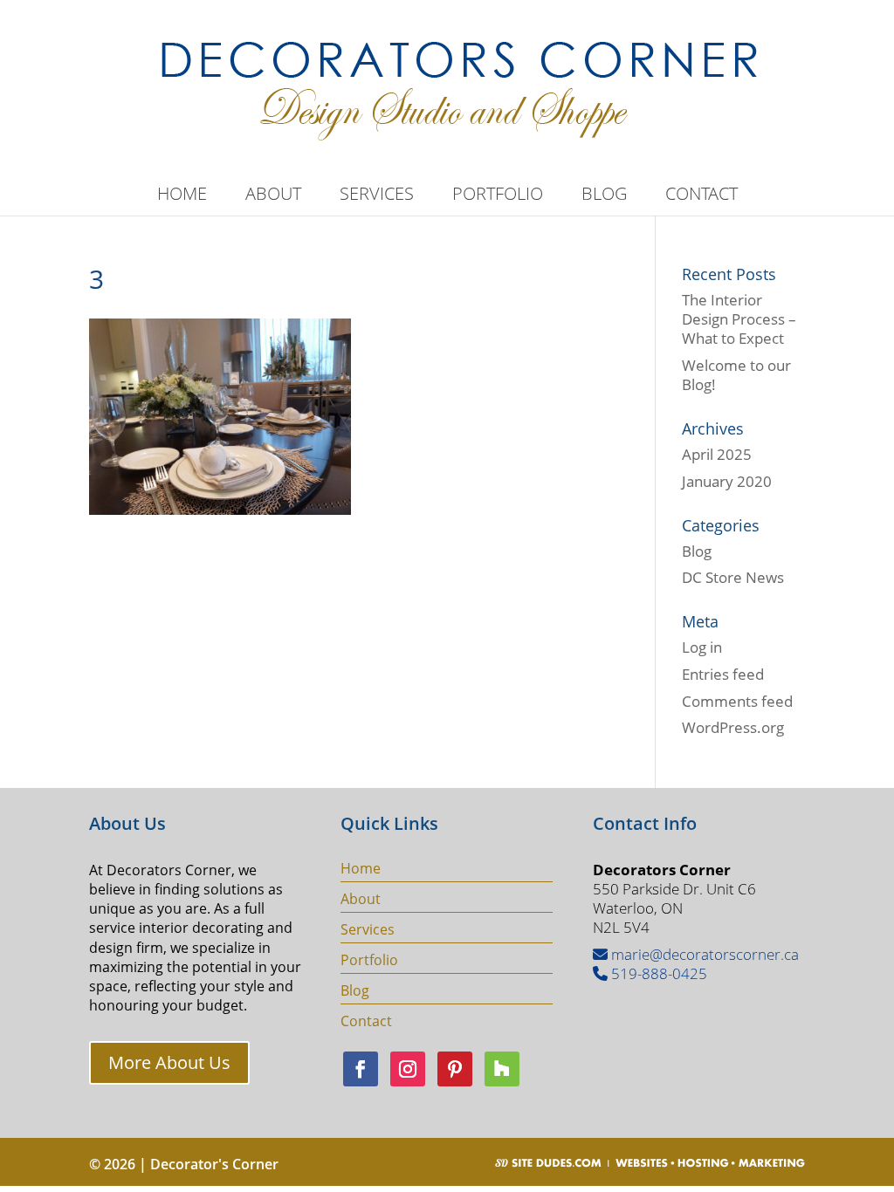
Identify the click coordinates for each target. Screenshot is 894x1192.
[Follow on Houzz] (502, 1069)
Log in (702, 647)
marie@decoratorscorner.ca (703, 954)
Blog (604, 196)
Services (377, 196)
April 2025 (717, 454)
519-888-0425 (657, 973)
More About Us (169, 1062)
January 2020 (727, 481)
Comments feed (737, 701)
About (273, 196)
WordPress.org (733, 727)
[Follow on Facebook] (360, 1069)
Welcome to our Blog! (736, 374)
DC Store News (733, 577)
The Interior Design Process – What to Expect (739, 319)
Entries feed (723, 674)
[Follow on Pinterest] (454, 1069)
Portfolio (497, 196)
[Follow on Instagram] (407, 1069)
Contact (701, 196)
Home (182, 196)
